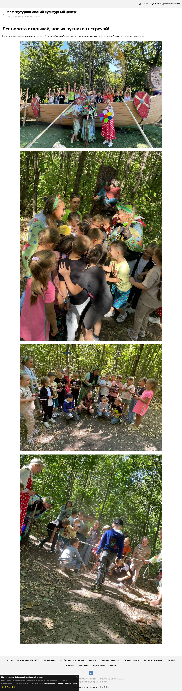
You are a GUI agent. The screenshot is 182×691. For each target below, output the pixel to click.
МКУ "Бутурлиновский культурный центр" (42, 12)
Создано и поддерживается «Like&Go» (91, 687)
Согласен (8, 687)
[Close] (77, 676)
